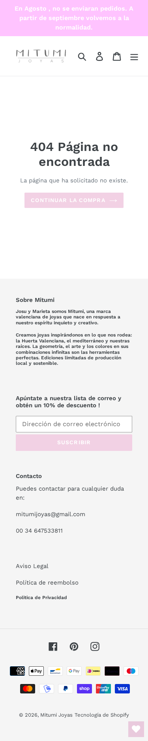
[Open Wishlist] (136, 729)
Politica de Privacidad (41, 597)
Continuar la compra (68, 200)
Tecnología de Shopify (102, 715)
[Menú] (134, 56)
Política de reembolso (47, 582)
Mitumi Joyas (56, 715)
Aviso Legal (32, 566)
